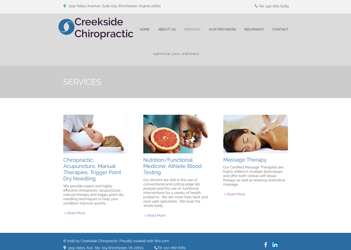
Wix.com (161, 241)
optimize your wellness (176, 54)
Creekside (100, 22)
